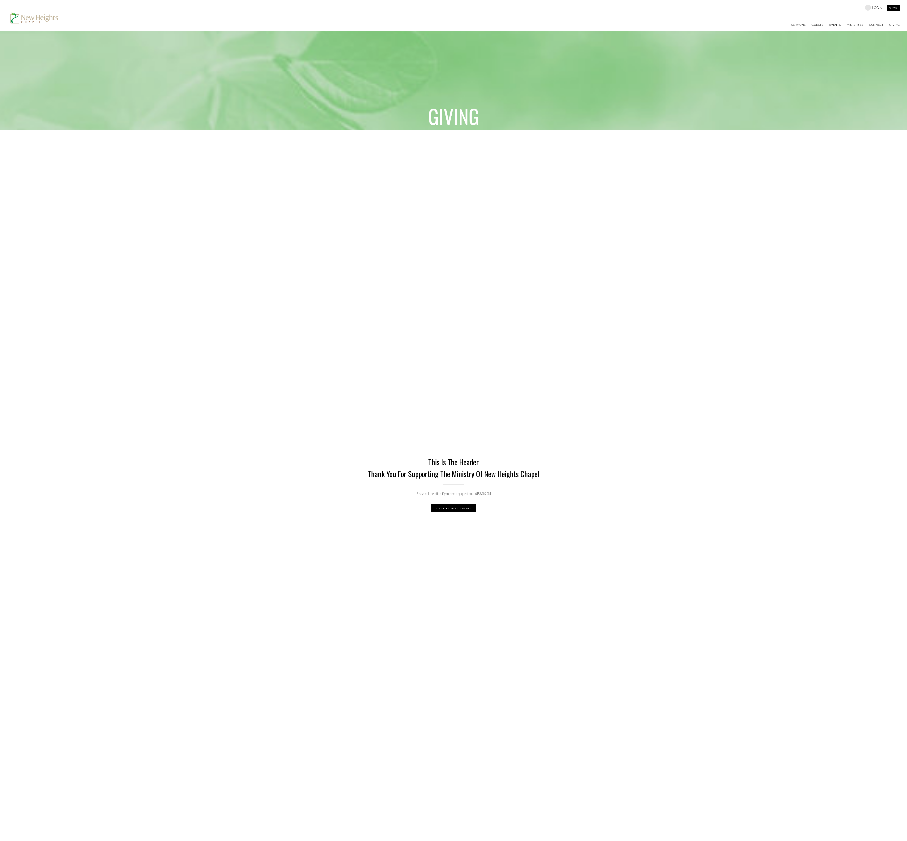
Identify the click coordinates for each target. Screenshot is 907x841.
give (893, 7)
